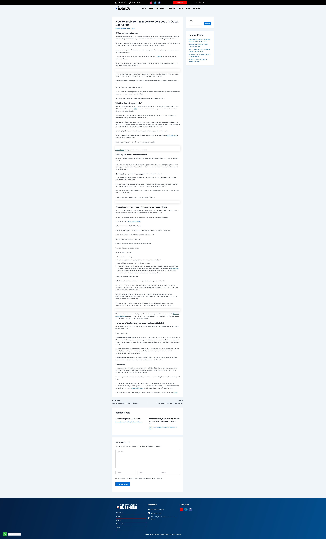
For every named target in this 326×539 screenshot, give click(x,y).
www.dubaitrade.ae (134, 221)
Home (144, 8)
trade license (174, 268)
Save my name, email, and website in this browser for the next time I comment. (140, 478)
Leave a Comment (120, 422)
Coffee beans (119, 150)
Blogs (188, 8)
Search (191, 20)
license (158, 56)
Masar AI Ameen (137, 388)
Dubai (175, 392)
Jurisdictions (160, 8)
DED (135, 109)
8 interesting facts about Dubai (127, 419)
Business (162, 427)
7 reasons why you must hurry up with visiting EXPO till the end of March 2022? (164, 421)
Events (181, 8)
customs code (171, 135)
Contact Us (196, 8)
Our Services (171, 8)
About (151, 8)
